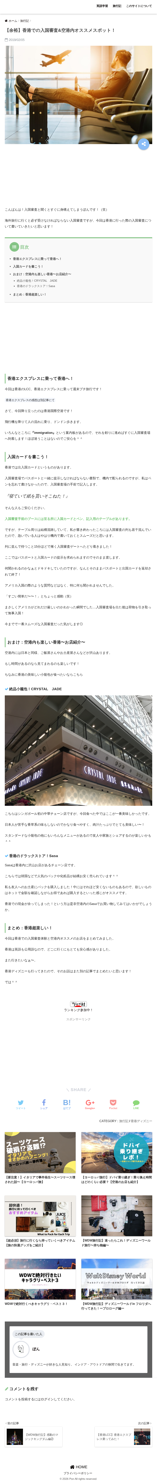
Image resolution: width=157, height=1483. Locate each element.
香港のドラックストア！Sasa (36, 286)
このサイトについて (139, 5)
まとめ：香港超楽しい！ (30, 294)
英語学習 (102, 5)
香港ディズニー (141, 1121)
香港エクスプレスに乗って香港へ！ (37, 258)
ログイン (47, 1399)
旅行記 (117, 5)
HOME (81, 1467)
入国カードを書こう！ (28, 266)
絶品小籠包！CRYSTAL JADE (37, 280)
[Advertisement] (78, 176)
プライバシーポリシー (78, 1473)
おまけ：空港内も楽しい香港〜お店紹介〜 (42, 274)
